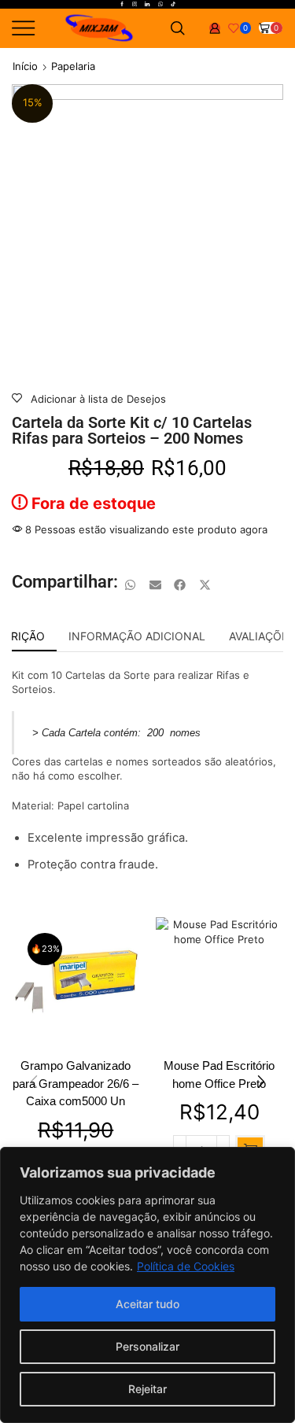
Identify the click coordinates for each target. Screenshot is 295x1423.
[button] (130, 585)
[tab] (137, 636)
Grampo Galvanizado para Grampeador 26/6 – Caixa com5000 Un (75, 1083)
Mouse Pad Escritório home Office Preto (219, 1074)
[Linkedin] (147, 5)
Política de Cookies (185, 1266)
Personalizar (147, 1346)
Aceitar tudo (147, 1304)
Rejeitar (147, 1388)
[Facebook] (122, 5)
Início (25, 66)
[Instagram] (134, 5)
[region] (147, 1285)
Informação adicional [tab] (136, 636)
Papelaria (73, 66)
